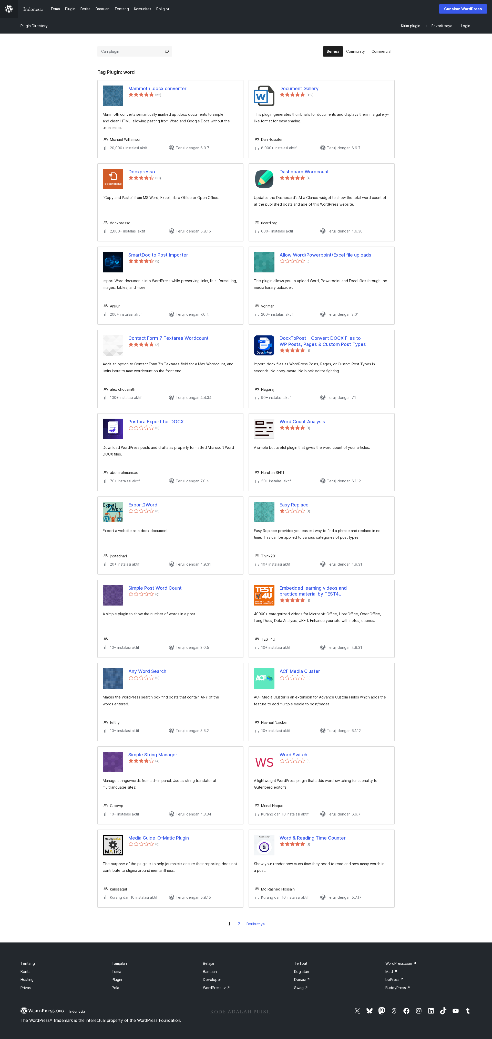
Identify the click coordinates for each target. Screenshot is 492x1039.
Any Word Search (147, 671)
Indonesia (77, 1011)
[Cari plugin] (167, 51)
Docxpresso (141, 171)
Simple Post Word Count (155, 588)
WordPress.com (400, 963)
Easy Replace (294, 504)
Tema (116, 971)
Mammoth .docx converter (157, 88)
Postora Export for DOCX (156, 421)
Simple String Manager (152, 754)
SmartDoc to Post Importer (158, 255)
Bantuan (210, 971)
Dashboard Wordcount (304, 171)
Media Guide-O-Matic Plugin (158, 838)
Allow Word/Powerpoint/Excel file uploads (325, 255)
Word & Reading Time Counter (313, 838)
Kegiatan (301, 971)
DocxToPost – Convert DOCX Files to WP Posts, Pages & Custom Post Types (323, 341)
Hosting (27, 979)
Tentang (27, 963)
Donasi (302, 979)
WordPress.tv (216, 987)
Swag (301, 987)
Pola (115, 987)
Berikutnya (256, 924)
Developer (212, 979)
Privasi (26, 987)
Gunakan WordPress (463, 9)
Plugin (117, 979)
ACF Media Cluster (300, 671)
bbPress (394, 979)
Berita (25, 971)
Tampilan (119, 963)
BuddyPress (397, 987)
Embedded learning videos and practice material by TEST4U (313, 591)
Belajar (208, 963)
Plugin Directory (34, 26)
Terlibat (300, 963)
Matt (391, 971)
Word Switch (293, 754)
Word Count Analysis (302, 421)
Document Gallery (299, 88)
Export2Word (142, 504)
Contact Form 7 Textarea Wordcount (168, 338)
